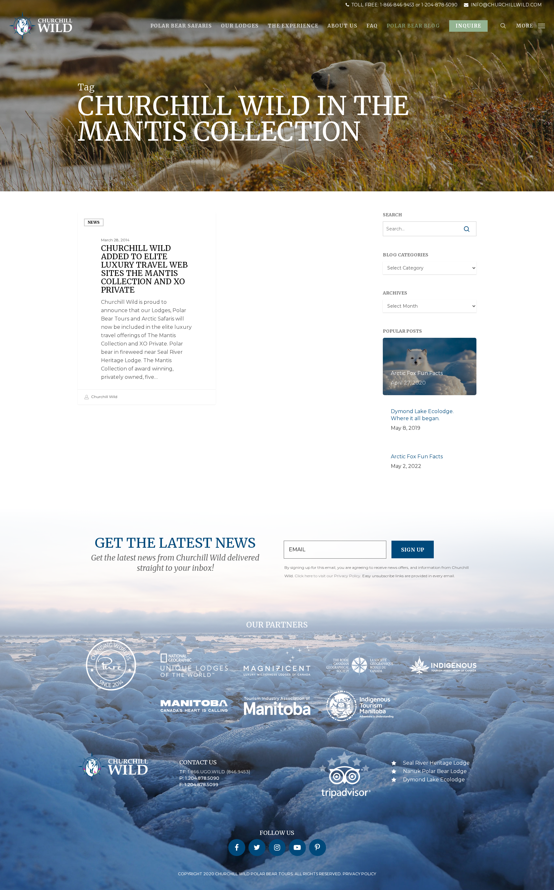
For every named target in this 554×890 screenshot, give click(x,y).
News (94, 222)
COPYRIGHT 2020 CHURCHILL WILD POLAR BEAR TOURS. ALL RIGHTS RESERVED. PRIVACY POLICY (277, 873)
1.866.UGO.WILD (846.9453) (219, 772)
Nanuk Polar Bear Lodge (435, 771)
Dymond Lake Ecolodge (434, 780)
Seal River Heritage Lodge (436, 763)
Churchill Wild (103, 397)
